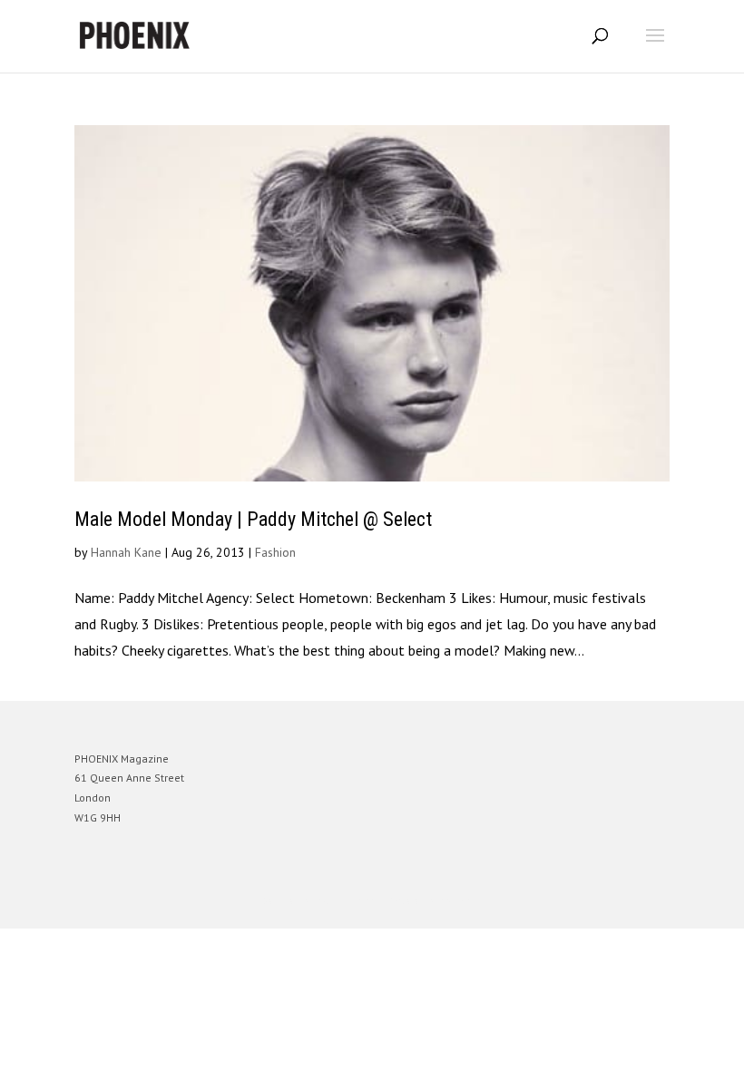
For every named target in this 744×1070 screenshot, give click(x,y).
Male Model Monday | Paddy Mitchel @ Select (253, 519)
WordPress (459, 901)
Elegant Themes (346, 901)
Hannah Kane (126, 552)
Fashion (275, 552)
